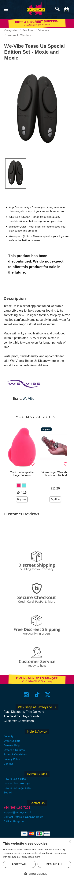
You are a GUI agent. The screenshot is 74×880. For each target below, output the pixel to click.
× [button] (69, 841)
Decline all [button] (54, 864)
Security (8, 736)
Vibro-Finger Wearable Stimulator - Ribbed (55, 473)
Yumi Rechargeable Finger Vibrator (22, 473)
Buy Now (22, 499)
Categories (10, 30)
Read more (34, 857)
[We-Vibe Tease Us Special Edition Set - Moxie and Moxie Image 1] (37, 108)
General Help (12, 745)
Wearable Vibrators (19, 35)
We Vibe (28, 398)
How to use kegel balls (17, 788)
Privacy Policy (12, 759)
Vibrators (43, 30)
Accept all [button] (19, 864)
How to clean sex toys (17, 783)
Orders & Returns (14, 750)
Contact (8, 763)
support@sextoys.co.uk (18, 812)
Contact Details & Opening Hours (23, 817)
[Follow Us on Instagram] (26, 694)
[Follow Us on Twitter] (47, 694)
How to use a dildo (15, 779)
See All (8, 792)
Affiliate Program (14, 821)
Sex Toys (27, 30)
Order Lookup (12, 740)
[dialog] (37, 859)
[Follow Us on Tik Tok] (37, 694)
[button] (5, 9)
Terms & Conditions (15, 754)
